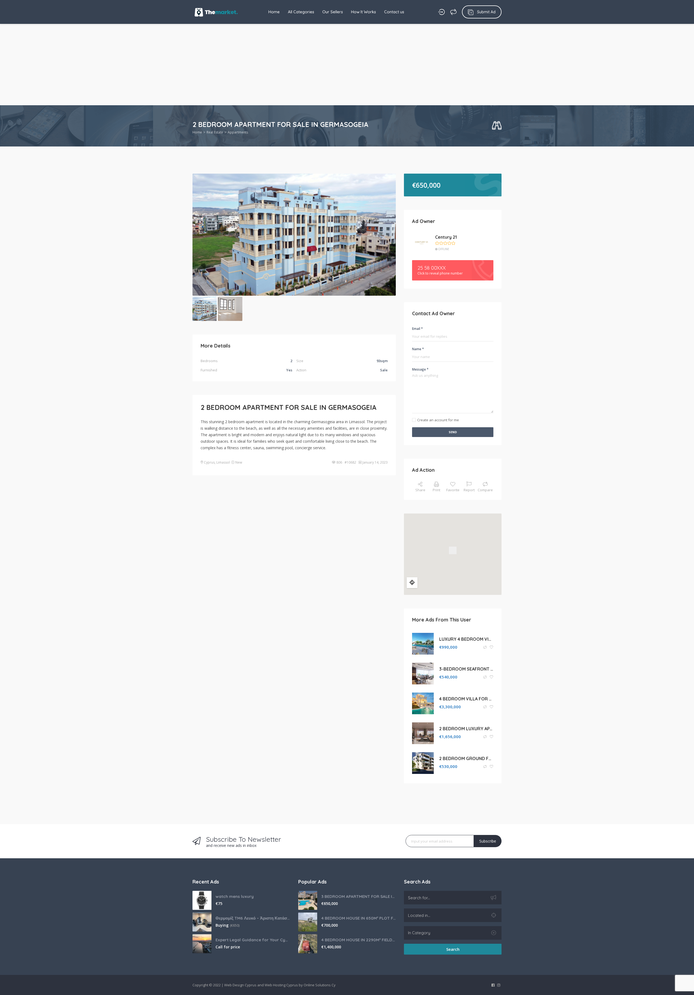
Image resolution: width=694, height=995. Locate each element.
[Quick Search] (497, 126)
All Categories (301, 11)
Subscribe (487, 841)
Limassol (223, 462)
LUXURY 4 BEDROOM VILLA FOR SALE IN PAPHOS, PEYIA (466, 639)
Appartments (238, 132)
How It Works (363, 11)
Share (420, 489)
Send (453, 432)
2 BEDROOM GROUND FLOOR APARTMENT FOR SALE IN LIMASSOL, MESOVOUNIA (466, 758)
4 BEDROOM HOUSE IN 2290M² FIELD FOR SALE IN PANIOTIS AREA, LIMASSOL (358, 939)
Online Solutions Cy (320, 985)
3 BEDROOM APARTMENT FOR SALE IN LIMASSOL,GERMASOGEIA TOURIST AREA (358, 896)
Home (274, 11)
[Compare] (453, 12)
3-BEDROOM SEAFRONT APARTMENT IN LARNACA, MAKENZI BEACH (466, 669)
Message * (420, 369)
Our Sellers (332, 11)
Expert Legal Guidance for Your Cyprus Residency (253, 939)
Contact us (394, 11)
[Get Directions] (412, 582)
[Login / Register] (441, 12)
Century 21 (446, 237)
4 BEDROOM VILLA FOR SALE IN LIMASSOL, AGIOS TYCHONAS (466, 698)
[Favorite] (491, 647)
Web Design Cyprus (240, 985)
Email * (417, 328)
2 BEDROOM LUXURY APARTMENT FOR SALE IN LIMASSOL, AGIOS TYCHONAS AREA (466, 728)
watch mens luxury (235, 896)
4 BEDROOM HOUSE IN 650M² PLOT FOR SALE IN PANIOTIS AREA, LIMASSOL (358, 918)
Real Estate (215, 132)
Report (469, 489)
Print (436, 489)
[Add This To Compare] (485, 647)
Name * (418, 349)
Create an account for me (438, 419)
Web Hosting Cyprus (281, 985)
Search (453, 949)
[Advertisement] (347, 65)
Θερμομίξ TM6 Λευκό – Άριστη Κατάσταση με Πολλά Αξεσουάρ (253, 918)
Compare (485, 489)
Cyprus (209, 462)
